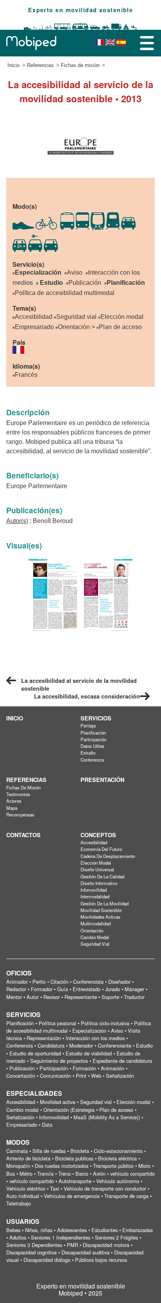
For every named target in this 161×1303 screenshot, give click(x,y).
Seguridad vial (94, 944)
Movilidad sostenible (101, 910)
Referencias (40, 65)
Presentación (102, 780)
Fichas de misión (80, 65)
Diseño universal (97, 869)
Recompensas (20, 814)
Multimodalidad (95, 923)
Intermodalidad (94, 896)
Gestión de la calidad (102, 876)
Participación (93, 739)
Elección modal (95, 863)
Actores (13, 801)
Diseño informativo (98, 883)
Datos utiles (92, 746)
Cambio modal (94, 937)
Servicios (95, 718)
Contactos (23, 835)
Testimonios (18, 794)
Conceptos (98, 835)
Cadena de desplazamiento (107, 856)
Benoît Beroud (53, 521)
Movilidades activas (100, 917)
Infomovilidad (93, 890)
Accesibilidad (93, 842)
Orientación (91, 930)
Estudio (87, 752)
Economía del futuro (101, 849)
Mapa (11, 808)
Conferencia (92, 759)
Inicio (13, 65)
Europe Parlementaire (36, 486)
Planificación (93, 732)
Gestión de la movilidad (104, 903)
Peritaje (88, 725)
